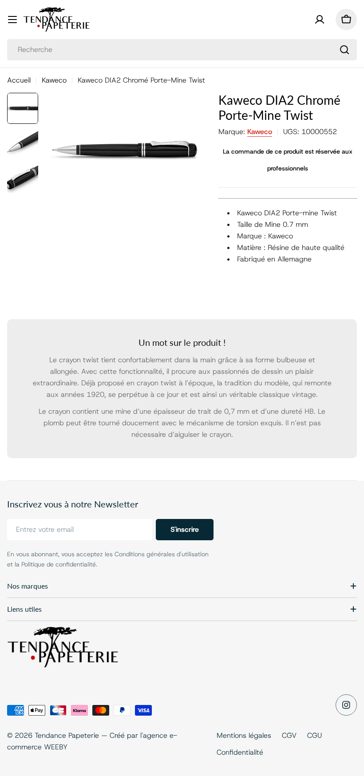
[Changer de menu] (12, 19)
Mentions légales (244, 735)
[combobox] (182, 49)
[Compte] (319, 19)
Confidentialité (240, 752)
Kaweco (54, 80)
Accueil (19, 80)
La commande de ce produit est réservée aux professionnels (287, 159)
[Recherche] (344, 49)
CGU (314, 735)
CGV (289, 735)
